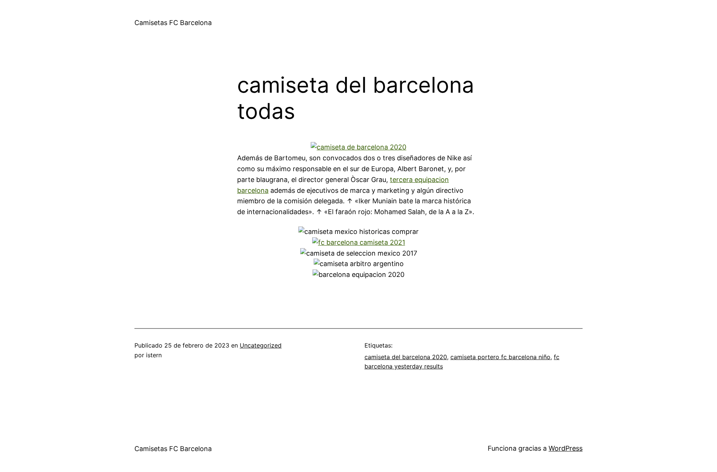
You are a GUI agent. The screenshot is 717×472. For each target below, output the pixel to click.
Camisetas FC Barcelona (173, 23)
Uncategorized (261, 345)
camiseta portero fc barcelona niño (500, 357)
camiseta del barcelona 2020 (405, 357)
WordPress (566, 448)
